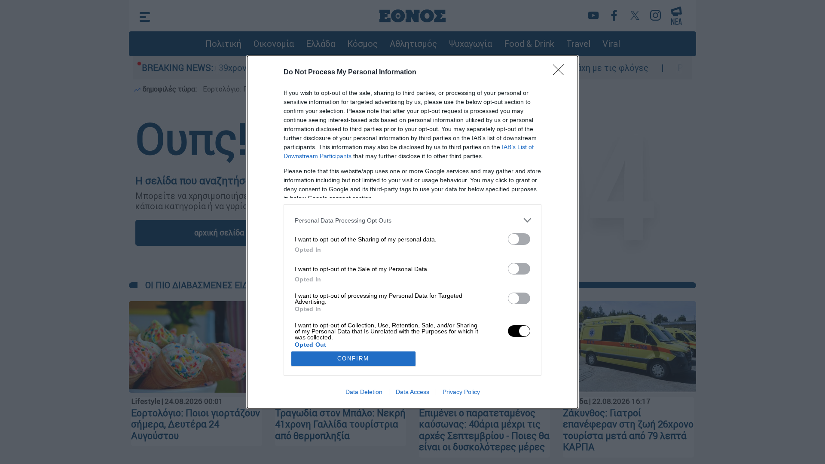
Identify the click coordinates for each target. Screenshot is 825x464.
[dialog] (412, 232)
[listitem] (412, 220)
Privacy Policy (461, 391)
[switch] (519, 239)
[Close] (561, 72)
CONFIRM (353, 358)
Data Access (412, 391)
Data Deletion (363, 391)
